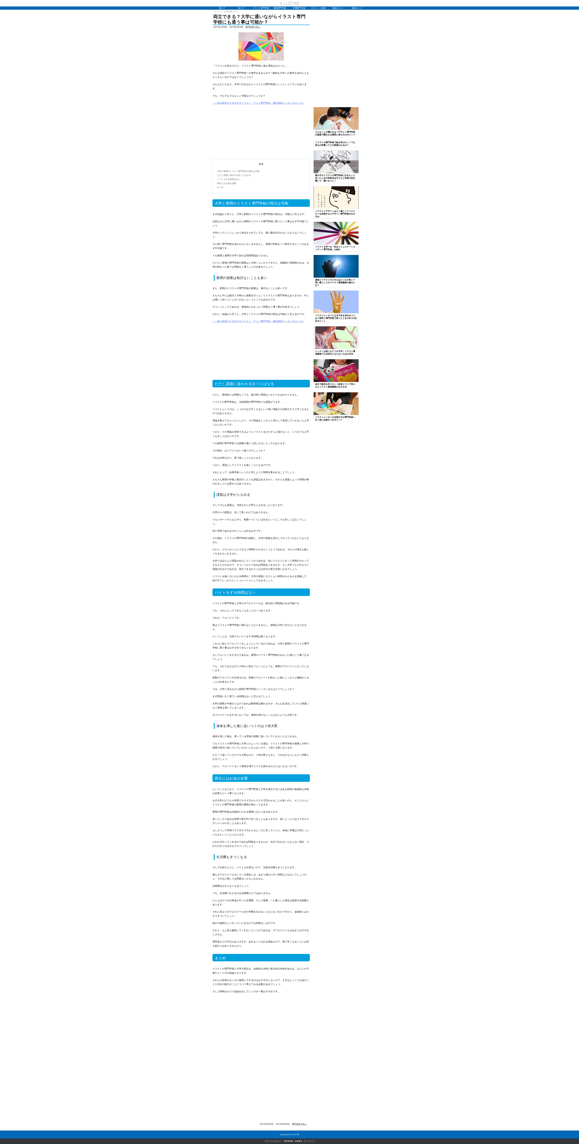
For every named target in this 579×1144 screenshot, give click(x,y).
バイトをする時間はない (228, 179)
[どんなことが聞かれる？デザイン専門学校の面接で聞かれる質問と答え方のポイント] (336, 118)
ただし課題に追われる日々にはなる (234, 175)
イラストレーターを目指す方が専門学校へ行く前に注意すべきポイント (335, 418)
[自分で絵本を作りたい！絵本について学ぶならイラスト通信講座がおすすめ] (336, 370)
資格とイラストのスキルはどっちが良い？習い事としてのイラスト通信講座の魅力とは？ (335, 282)
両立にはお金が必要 (226, 183)
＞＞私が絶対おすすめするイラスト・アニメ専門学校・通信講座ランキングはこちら (258, 102)
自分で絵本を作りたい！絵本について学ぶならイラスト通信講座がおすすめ (335, 385)
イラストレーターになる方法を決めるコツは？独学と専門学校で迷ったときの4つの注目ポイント (336, 318)
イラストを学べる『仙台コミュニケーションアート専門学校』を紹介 (335, 248)
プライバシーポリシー (273, 1141)
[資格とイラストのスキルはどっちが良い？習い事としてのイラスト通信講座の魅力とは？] (336, 266)
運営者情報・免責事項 (293, 1141)
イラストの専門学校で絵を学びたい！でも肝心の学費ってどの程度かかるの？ (335, 143)
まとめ (220, 187)
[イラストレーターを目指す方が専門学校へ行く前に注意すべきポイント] (336, 403)
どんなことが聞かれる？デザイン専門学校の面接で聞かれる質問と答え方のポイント (335, 133)
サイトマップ (309, 1141)
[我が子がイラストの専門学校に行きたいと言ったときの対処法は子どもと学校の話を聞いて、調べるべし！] (336, 161)
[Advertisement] (261, 130)
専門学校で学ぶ (231, 11)
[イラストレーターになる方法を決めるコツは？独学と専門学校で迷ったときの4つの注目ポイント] (336, 301)
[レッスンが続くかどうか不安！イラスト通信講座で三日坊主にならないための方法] (336, 337)
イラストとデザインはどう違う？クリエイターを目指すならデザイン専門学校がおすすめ (335, 214)
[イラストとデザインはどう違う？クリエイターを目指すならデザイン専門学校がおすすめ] (336, 197)
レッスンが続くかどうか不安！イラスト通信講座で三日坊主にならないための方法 (335, 352)
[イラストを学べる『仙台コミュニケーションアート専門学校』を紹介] (336, 233)
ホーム (217, 11)
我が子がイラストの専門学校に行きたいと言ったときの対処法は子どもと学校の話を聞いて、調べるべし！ (335, 178)
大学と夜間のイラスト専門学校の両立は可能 (238, 171)
